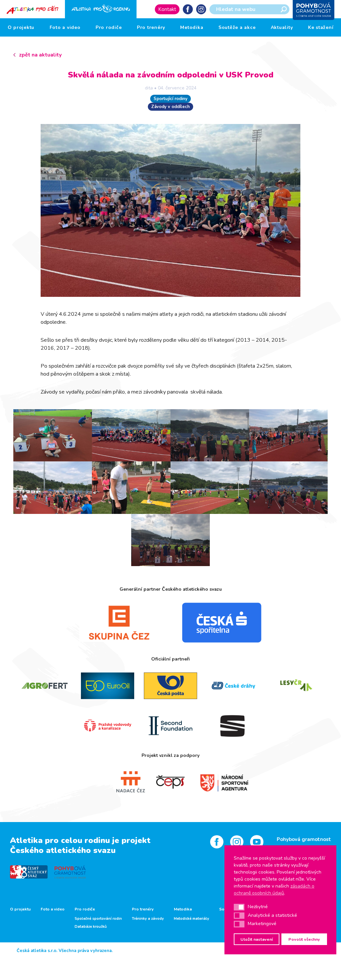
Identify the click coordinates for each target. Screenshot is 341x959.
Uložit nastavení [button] (256, 939)
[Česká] (222, 623)
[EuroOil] (108, 685)
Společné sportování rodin (98, 918)
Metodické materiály (191, 918)
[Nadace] (123, 782)
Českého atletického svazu (63, 850)
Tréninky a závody (148, 918)
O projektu (21, 27)
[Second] (171, 725)
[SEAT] (233, 725)
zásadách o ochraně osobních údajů (274, 889)
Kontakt (167, 9)
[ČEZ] (119, 623)
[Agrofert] (45, 685)
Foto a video (65, 27)
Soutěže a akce (237, 27)
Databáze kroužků (91, 926)
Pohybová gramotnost (304, 839)
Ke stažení (321, 27)
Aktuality (282, 27)
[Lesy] (296, 685)
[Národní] (217, 782)
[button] (239, 907)
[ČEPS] (170, 782)
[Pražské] (108, 725)
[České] (233, 685)
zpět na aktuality (40, 55)
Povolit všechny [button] (304, 939)
